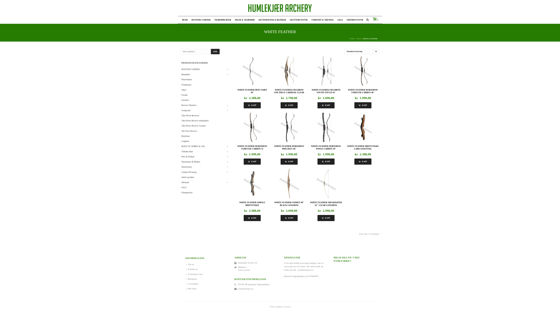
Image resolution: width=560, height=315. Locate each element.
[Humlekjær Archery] (280, 8)
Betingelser (192, 279)
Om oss (191, 264)
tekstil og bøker (187, 177)
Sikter (183, 90)
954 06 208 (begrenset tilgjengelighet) (254, 284)
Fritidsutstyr (355, 20)
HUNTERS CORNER (201, 20)
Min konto (192, 289)
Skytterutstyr (299, 20)
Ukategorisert (186, 192)
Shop (359, 39)
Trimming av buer (195, 274)
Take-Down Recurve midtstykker (195, 121)
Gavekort (185, 100)
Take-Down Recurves (190, 115)
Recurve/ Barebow (189, 105)
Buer (185, 20)
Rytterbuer (185, 136)
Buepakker (185, 74)
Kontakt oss (192, 269)
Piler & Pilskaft (187, 157)
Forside (184, 95)
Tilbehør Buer (222, 20)
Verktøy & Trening (322, 20)
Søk (215, 51)
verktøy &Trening (188, 172)
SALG (340, 20)
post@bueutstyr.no (245, 289)
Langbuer (185, 141)
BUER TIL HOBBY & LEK (193, 146)
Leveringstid (193, 284)
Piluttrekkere (186, 79)
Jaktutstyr (185, 182)
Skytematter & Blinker (272, 20)
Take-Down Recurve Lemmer (193, 126)
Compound (185, 110)
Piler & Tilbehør (245, 20)
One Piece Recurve (189, 131)
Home (352, 39)
